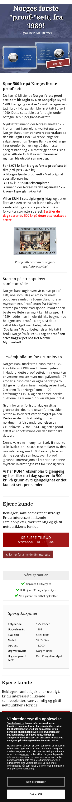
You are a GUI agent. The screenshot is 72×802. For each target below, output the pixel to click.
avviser (25, 754)
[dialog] (36, 757)
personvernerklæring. (23, 768)
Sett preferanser (36, 781)
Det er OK (36, 794)
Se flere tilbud (36, 539)
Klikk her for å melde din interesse (28, 554)
